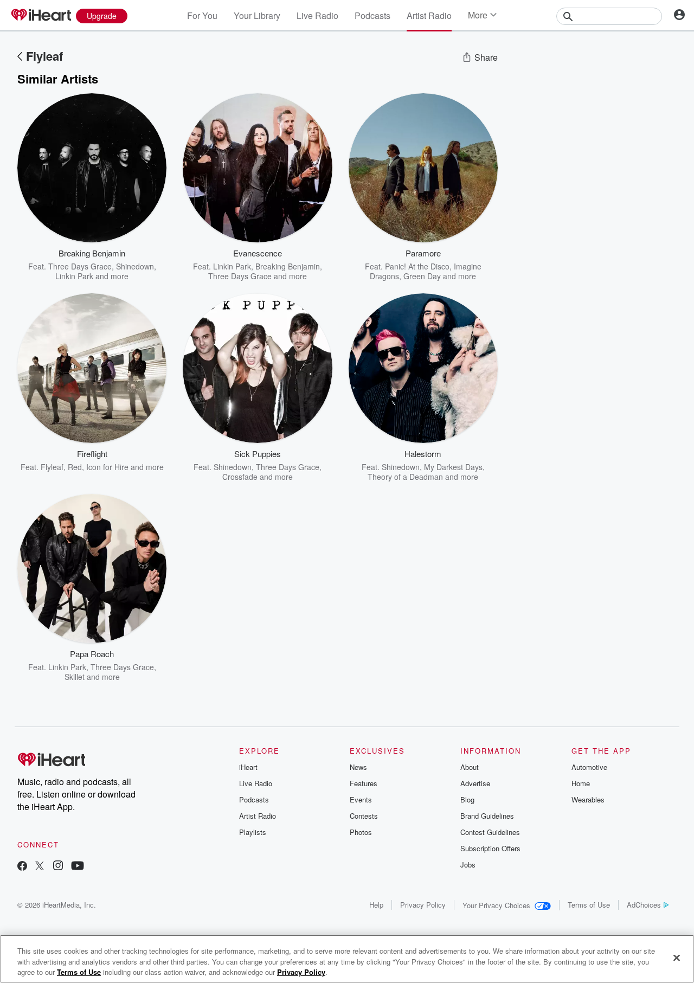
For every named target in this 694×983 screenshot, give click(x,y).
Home (580, 783)
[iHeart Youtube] (77, 866)
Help (376, 905)
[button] (150, 264)
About (469, 767)
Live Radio (317, 15)
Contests (364, 816)
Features (363, 783)
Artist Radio (429, 15)
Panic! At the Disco (417, 266)
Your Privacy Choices (496, 905)
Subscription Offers (490, 848)
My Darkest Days (453, 466)
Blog (467, 799)
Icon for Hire (107, 466)
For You (202, 15)
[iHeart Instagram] (58, 866)
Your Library (257, 15)
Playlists (252, 832)
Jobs (467, 864)
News (358, 767)
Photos (361, 832)
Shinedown (135, 266)
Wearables (588, 799)
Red (75, 466)
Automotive (589, 767)
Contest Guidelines (490, 832)
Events (361, 799)
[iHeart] (40, 16)
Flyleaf (44, 56)
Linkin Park (74, 276)
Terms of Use (589, 905)
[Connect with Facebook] (22, 866)
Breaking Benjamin (287, 266)
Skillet (75, 676)
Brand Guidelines (487, 816)
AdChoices (644, 905)
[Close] (677, 957)
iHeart (248, 767)
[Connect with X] (39, 866)
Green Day (422, 276)
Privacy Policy (423, 905)
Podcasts (372, 15)
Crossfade (240, 476)
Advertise (475, 783)
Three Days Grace (80, 266)
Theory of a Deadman (405, 476)
